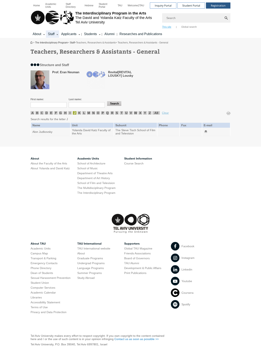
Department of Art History (93, 178)
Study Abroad (86, 277)
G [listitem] (60, 113)
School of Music (87, 168)
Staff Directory (71, 5)
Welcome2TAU (136, 5)
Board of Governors (137, 258)
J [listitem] (74, 113)
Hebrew (89, 5)
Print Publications (135, 273)
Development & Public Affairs (142, 268)
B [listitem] (37, 113)
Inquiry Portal (163, 5)
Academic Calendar (43, 292)
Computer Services (43, 287)
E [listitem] (51, 113)
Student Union (40, 282)
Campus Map (39, 253)
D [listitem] (46, 113)
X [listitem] (140, 113)
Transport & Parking (43, 258)
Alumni (109, 34)
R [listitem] (112, 113)
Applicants (68, 34)
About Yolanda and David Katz (50, 168)
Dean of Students (42, 273)
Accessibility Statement (45, 302)
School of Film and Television (96, 183)
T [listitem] (122, 113)
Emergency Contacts (44, 263)
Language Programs (90, 268)
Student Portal (103, 5)
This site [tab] (166, 26)
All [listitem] (156, 113)
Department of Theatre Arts (95, 173)
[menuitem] (37, 5)
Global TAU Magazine (138, 248)
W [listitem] (135, 113)
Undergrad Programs (91, 263)
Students (90, 34)
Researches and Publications (140, 34)
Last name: (75, 99)
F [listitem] (56, 113)
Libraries (36, 297)
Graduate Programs (90, 258)
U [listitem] (126, 113)
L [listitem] (84, 113)
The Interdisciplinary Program (31, 42)
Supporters (132, 243)
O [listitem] (98, 113)
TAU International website (93, 248)
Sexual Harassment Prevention (51, 277)
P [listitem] (103, 113)
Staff (51, 34)
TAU (120, 5)
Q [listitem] (107, 113)
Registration (218, 5)
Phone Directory (41, 268)
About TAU (38, 243)
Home (36, 5)
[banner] (130, 19)
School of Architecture (91, 163)
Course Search (134, 163)
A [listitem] (32, 113)
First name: (37, 99)
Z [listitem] (150, 113)
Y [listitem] (145, 113)
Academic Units (50, 5)
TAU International (89, 243)
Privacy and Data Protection (48, 312)
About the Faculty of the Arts (49, 163)
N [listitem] (93, 113)
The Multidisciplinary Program (96, 188)
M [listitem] (88, 113)
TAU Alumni (131, 263)
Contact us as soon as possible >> (136, 339)
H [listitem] (65, 113)
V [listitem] (131, 113)
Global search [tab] (189, 26)
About (37, 34)
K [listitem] (79, 113)
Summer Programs (89, 273)
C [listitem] (42, 113)
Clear (165, 112)
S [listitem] (117, 113)
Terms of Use (39, 307)
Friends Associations (137, 253)
